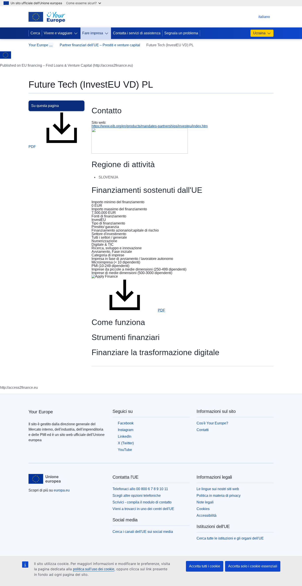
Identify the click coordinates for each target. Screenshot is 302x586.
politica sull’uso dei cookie (93, 569)
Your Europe (38, 45)
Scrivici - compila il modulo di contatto (142, 502)
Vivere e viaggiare (58, 33)
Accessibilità (206, 515)
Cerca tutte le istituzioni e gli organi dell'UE (230, 538)
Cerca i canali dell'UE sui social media (143, 532)
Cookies (203, 509)
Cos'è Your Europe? (212, 423)
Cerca (35, 33)
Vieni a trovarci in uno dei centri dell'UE (143, 509)
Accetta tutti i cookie (204, 566)
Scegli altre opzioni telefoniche (137, 495)
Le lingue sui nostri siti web (218, 489)
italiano (261, 17)
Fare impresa (92, 33)
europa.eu (62, 490)
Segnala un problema (181, 33)
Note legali (205, 502)
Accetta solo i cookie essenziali (252, 566)
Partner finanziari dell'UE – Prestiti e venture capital (100, 45)
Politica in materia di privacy (219, 495)
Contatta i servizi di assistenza (137, 33)
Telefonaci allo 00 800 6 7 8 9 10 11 (140, 489)
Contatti (203, 430)
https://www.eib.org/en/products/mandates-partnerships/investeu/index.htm (150, 126)
